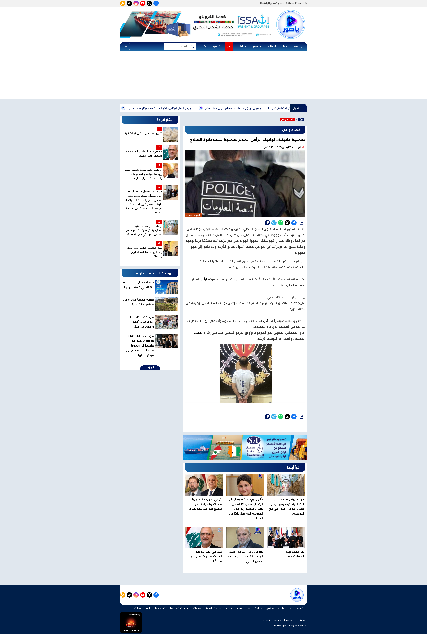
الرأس (203, 279)
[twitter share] (287, 222)
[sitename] (297, 595)
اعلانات (272, 46)
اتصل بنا (266, 619)
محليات (242, 46)
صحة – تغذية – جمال (179, 607)
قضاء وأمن (287, 119)
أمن (229, 46)
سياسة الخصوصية (283, 619)
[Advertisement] (213, 75)
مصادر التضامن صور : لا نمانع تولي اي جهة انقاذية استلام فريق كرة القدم (278, 108)
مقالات (138, 607)
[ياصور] (291, 18)
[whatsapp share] (280, 222)
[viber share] (274, 222)
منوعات (197, 607)
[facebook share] (294, 222)
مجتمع (257, 46)
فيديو (216, 46)
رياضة (148, 607)
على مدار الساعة (213, 607)
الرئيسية (299, 46)
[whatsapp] (267, 222)
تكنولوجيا (160, 607)
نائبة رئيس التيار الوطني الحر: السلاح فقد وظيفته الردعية (190, 108)
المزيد (150, 367)
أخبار (285, 46)
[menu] (126, 46)
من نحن (300, 619)
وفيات (202, 46)
